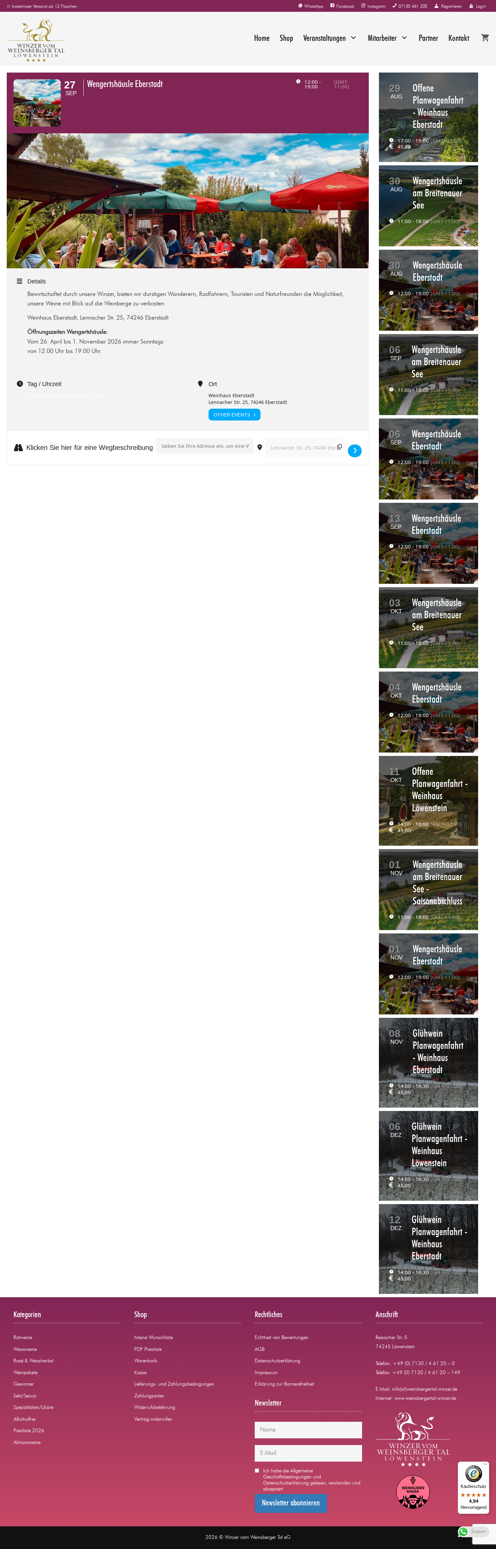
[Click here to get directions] (355, 450)
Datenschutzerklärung (277, 1361)
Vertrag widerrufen (153, 1419)
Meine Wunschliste (153, 1337)
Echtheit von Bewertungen (281, 1337)
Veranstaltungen (324, 38)
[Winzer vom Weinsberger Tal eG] (32, 40)
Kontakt (458, 38)
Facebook (345, 6)
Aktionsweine (26, 1442)
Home (262, 38)
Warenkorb (145, 1361)
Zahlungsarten (149, 1396)
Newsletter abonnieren (291, 1503)
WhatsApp (313, 6)
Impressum (266, 1373)
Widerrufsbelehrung (154, 1407)
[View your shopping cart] (485, 39)
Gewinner (23, 1384)
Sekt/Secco (24, 1396)
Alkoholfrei (24, 1419)
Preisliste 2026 (28, 1431)
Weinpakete (25, 1373)
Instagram (376, 6)
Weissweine (25, 1349)
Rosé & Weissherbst (33, 1361)
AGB (260, 1349)
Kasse (140, 1373)
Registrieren (451, 6)
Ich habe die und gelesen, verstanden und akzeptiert (311, 1480)
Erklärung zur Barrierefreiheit (284, 1384)
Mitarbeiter (382, 38)
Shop (286, 38)
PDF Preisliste (148, 1349)
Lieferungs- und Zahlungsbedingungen (174, 1384)
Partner (428, 38)
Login (481, 6)
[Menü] (485, 1466)
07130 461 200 (412, 6)
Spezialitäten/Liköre (33, 1407)
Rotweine (22, 1337)
